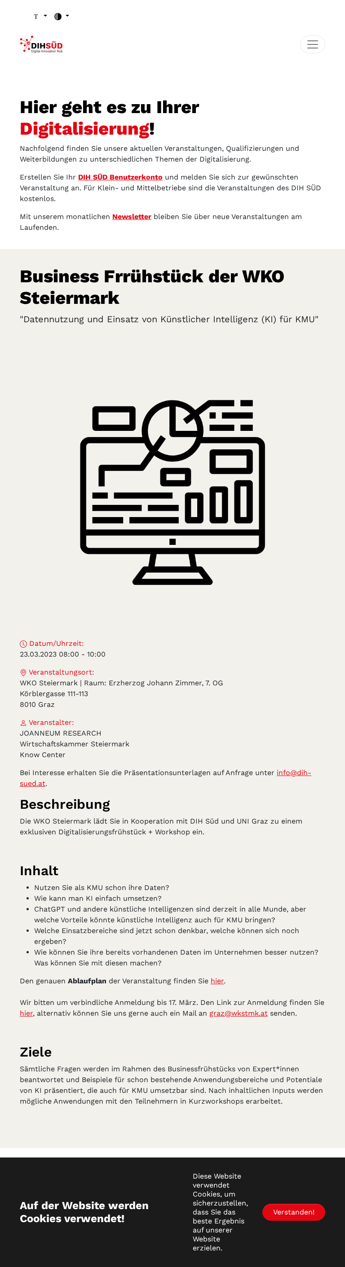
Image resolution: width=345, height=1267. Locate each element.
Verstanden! (293, 1212)
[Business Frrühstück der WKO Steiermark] (172, 485)
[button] (40, 16)
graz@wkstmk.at (238, 1013)
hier (217, 981)
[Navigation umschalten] (312, 44)
